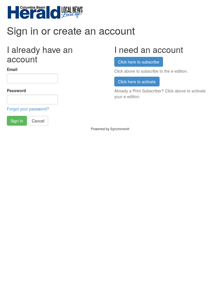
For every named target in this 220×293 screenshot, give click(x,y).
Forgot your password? (28, 109)
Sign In (17, 121)
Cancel (38, 121)
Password (16, 90)
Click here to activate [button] (137, 81)
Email (12, 69)
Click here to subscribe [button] (138, 62)
